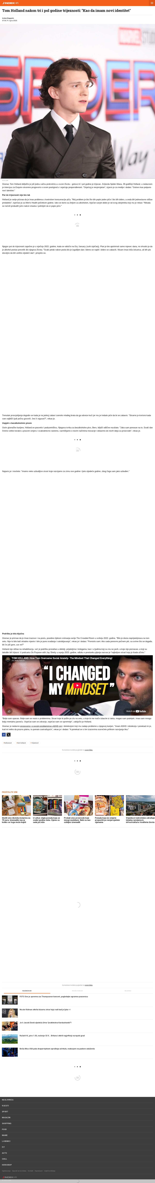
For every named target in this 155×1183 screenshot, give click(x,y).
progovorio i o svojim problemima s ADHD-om (41, 726)
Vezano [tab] (128, 991)
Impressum (39, 1171)
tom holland (21, 743)
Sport (5, 1112)
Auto (4, 1153)
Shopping (6, 1123)
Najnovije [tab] (27, 991)
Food (4, 1129)
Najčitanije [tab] (77, 991)
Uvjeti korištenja (49, 1171)
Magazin (6, 1118)
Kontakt (30, 1171)
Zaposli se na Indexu (19, 1171)
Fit (3, 1147)
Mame (5, 1135)
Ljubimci (6, 1141)
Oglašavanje (6, 1171)
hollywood (8, 743)
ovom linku (89, 750)
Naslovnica (7, 1100)
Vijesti (5, 1106)
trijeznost (35, 743)
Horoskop (7, 1165)
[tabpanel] (77, 1027)
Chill (4, 1159)
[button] (152, 3)
